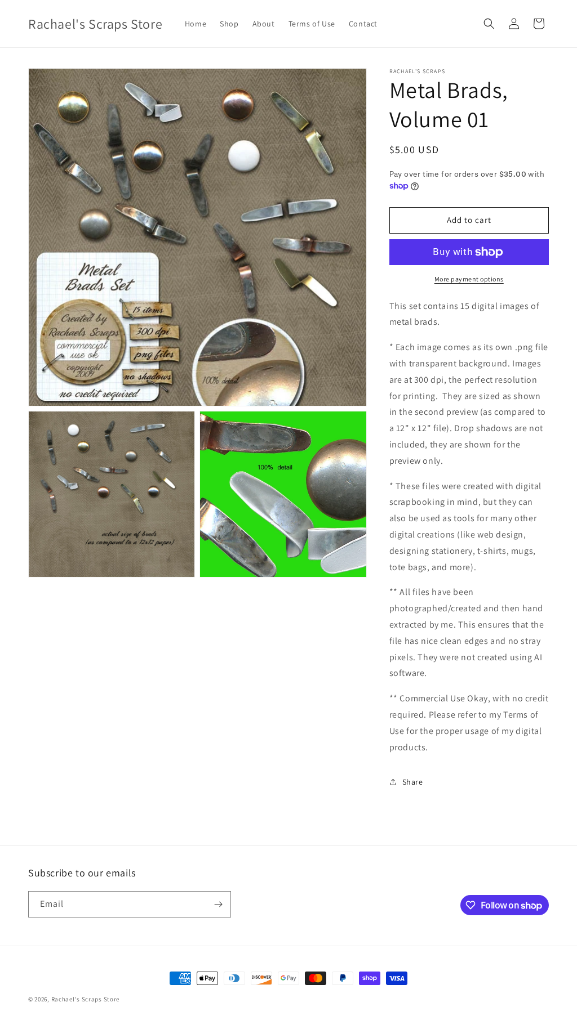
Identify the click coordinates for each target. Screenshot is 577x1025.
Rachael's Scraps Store (85, 999)
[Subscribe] (218, 904)
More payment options (469, 279)
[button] (489, 23)
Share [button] (412, 782)
